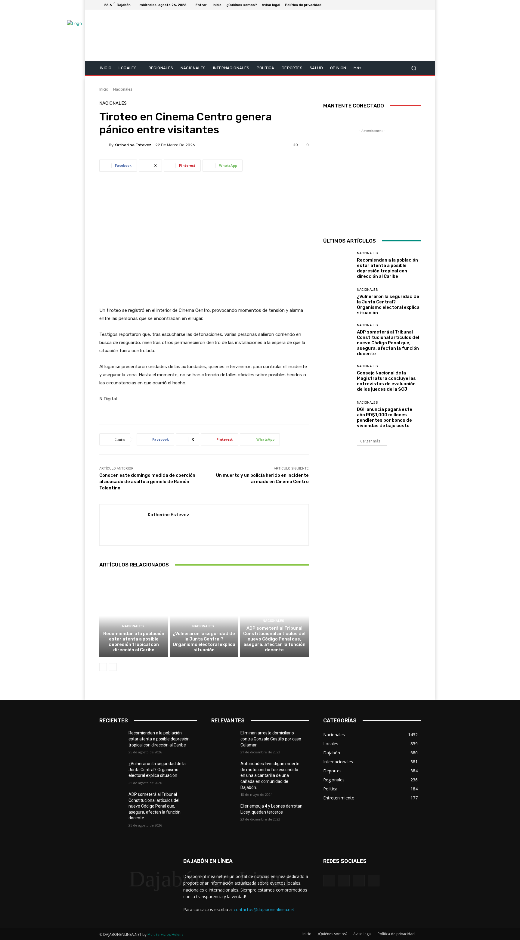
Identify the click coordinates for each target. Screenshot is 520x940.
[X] (402, 4)
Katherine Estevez (132, 145)
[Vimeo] (409, 4)
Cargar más (370, 441)
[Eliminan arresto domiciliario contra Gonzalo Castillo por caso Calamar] (225, 740)
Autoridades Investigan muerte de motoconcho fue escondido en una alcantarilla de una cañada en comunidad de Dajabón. (269, 775)
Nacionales (122, 89)
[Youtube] (417, 4)
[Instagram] (395, 4)
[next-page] (112, 667)
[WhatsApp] (373, 880)
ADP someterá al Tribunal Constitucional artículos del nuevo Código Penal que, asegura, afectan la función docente (274, 639)
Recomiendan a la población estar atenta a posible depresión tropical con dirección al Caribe (133, 642)
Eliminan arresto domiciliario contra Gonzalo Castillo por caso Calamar (270, 739)
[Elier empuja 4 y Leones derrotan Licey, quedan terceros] (225, 813)
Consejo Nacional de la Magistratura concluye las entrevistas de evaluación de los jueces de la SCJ (386, 381)
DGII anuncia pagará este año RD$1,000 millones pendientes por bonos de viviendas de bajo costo (384, 417)
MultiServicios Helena (165, 934)
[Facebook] (388, 4)
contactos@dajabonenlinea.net (264, 909)
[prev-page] (103, 667)
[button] (414, 68)
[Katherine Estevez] (104, 145)
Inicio (103, 89)
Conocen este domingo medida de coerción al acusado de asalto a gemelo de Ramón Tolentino (147, 482)
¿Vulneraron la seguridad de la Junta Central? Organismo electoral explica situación (204, 642)
